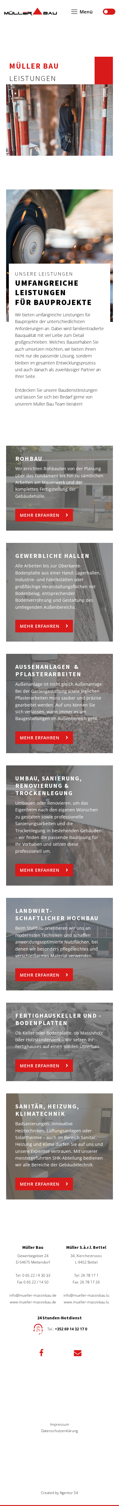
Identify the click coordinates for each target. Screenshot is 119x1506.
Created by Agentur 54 (59, 1492)
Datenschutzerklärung (59, 1430)
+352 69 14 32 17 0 (71, 1329)
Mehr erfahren (40, 515)
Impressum (59, 1424)
